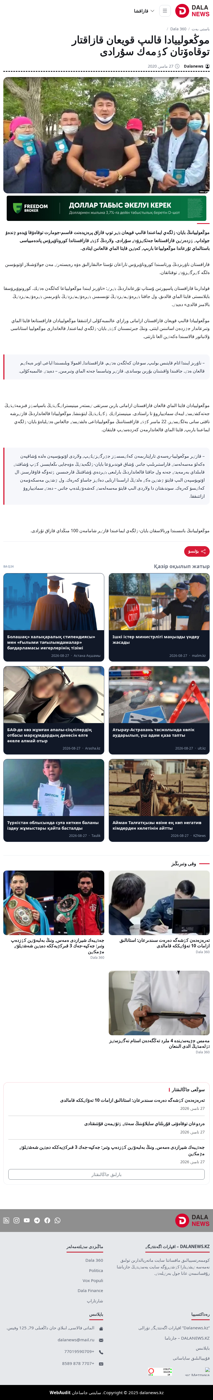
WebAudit (60, 1392)
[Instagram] (16, 1220)
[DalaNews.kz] (192, 1221)
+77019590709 (79, 1351)
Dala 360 (178, 28)
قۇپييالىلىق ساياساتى (191, 1358)
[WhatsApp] (57, 1220)
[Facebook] (47, 1220)
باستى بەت (201, 28)
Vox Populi (93, 1280)
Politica (96, 1270)
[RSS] (6, 1220)
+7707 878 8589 (78, 1363)
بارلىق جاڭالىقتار (106, 1174)
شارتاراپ (95, 1300)
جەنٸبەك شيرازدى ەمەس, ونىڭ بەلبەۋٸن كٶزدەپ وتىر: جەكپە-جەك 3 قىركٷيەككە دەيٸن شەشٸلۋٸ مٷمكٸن (57, 945)
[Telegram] (37, 1220)
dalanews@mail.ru (76, 1339)
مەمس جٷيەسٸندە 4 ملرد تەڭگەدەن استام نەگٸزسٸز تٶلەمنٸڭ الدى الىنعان (159, 1043)
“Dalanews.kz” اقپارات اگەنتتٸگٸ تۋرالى (174, 1327)
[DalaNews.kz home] (192, 11)
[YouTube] (27, 1220)
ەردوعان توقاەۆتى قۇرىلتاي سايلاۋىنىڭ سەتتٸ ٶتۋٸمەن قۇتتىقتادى (144, 1123)
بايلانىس (203, 1348)
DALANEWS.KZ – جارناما (187, 1338)
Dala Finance (90, 1290)
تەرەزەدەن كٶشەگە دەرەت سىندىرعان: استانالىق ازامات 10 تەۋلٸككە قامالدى (165, 942)
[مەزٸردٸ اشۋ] (165, 11)
